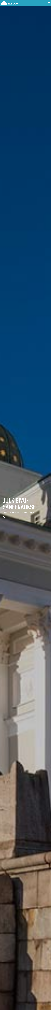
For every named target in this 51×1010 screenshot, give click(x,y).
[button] (49, 3)
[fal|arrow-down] (5, 516)
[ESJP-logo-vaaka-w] (9, 3)
